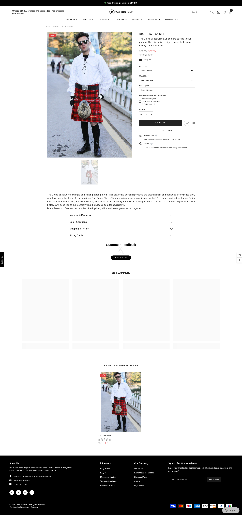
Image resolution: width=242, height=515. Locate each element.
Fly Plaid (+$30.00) (148, 104)
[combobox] (200, 12)
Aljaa (35, 507)
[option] (89, 94)
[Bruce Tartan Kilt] (121, 402)
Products (56, 26)
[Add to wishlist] (187, 123)
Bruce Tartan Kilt (105, 435)
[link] (45, 344)
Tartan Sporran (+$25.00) (151, 101)
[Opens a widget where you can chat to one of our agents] (230, 510)
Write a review (121, 258)
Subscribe (214, 479)
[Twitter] (31, 492)
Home (48, 26)
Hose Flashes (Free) (149, 99)
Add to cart (161, 122)
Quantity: (142, 110)
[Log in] (218, 12)
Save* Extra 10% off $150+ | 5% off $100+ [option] (121, 3)
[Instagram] (18, 492)
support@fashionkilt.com (22, 480)
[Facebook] (11, 492)
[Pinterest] (25, 492)
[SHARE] (192, 123)
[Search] (203, 12)
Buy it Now (167, 130)
